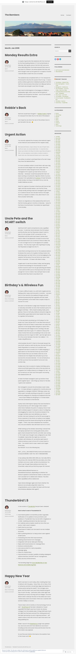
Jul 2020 (58, 247)
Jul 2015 (57, 315)
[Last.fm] (58, 59)
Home (62, 15)
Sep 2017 (58, 293)
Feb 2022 (58, 218)
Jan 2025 (58, 163)
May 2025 (58, 157)
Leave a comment (9, 71)
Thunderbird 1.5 (16, 500)
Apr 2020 (58, 252)
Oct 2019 (58, 260)
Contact (68, 15)
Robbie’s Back (15, 108)
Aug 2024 (58, 171)
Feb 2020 (58, 255)
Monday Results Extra (21, 55)
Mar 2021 (58, 235)
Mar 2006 (58, 377)
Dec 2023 (58, 183)
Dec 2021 (58, 221)
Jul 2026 (58, 136)
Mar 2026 (58, 141)
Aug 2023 (58, 189)
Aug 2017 (58, 294)
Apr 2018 (58, 282)
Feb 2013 (58, 321)
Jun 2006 (58, 372)
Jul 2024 (58, 172)
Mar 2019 (58, 269)
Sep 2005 (58, 387)
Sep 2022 (58, 207)
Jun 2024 (58, 174)
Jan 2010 (58, 335)
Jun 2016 (58, 313)
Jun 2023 (58, 193)
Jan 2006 (58, 380)
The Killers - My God (60, 101)
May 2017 (58, 299)
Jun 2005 (58, 391)
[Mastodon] (55, 59)
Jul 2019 (57, 265)
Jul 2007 (58, 354)
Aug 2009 (58, 341)
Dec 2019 (58, 258)
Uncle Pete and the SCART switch (19, 220)
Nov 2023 (58, 185)
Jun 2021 (58, 230)
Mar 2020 (58, 254)
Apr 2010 (58, 332)
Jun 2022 (58, 211)
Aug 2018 (58, 277)
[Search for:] (62, 51)
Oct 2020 (58, 243)
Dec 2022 (58, 202)
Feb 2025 (58, 161)
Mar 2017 (58, 302)
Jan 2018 (58, 286)
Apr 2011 (57, 326)
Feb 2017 (58, 304)
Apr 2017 (58, 301)
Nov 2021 (58, 222)
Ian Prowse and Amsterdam (62, 70)
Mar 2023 (58, 197)
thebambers (8, 65)
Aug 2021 (58, 227)
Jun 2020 (58, 249)
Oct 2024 (58, 168)
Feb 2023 (58, 199)
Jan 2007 (58, 362)
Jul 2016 (57, 311)
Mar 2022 (58, 216)
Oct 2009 (58, 340)
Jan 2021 (58, 238)
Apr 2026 (58, 139)
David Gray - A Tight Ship (61, 102)
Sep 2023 (58, 188)
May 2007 (58, 355)
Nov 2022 (58, 204)
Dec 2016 (58, 307)
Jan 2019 (58, 272)
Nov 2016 (58, 308)
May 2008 (58, 349)
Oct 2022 (58, 205)
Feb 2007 (58, 360)
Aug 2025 (58, 152)
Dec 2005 (58, 382)
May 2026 (58, 138)
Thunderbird (31, 506)
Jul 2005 (58, 390)
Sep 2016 (58, 310)
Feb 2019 (58, 271)
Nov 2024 (58, 166)
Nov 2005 (58, 383)
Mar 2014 (58, 319)
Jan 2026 (58, 144)
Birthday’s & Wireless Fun (24, 285)
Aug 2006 (58, 369)
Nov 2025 (58, 147)
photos (38, 178)
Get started (50, 1)
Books (57, 113)
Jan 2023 (58, 200)
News (6, 148)
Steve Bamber (59, 71)
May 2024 (58, 175)
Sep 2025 (58, 150)
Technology (11, 299)
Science (58, 122)
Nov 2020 (58, 241)
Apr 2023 (58, 196)
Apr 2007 (58, 357)
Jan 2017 (58, 305)
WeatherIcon (34, 624)
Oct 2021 (58, 224)
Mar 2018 (58, 283)
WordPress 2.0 (26, 607)
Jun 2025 (58, 155)
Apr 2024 (58, 177)
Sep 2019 (58, 261)
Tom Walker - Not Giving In (62, 96)
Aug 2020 (58, 246)
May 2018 (58, 280)
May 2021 (58, 232)
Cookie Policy (32, 651)
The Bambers (12, 14)
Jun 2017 (58, 297)
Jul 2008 (58, 347)
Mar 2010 (58, 333)
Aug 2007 (58, 352)
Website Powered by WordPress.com (22, 647)
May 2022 (58, 213)
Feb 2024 (58, 180)
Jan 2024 (58, 182)
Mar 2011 (58, 327)
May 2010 (58, 330)
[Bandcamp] (60, 59)
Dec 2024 (58, 164)
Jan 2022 (58, 219)
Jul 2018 (57, 279)
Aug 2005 (58, 388)
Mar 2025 (58, 160)
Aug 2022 (58, 208)
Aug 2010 (58, 329)
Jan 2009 (58, 344)
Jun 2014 (58, 318)
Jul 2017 (57, 296)
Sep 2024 (58, 169)
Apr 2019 (58, 268)
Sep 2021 (58, 225)
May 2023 (58, 194)
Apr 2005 (58, 394)
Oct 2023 (58, 186)
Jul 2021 (57, 229)
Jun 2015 (58, 316)
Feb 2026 (58, 143)
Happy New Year (17, 576)
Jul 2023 (58, 191)
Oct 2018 (58, 274)
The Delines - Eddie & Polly (62, 82)
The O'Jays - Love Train (61, 95)
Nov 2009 (58, 338)
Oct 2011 (57, 322)
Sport (6, 69)
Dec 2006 (58, 363)
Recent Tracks (61, 79)
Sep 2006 (58, 368)
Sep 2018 (58, 276)
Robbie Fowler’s (42, 114)
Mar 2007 (58, 358)
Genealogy (58, 115)
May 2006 (58, 374)
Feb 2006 (58, 379)
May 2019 (58, 266)
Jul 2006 (58, 371)
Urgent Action (15, 134)
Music (57, 118)
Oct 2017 (58, 291)
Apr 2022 (58, 215)
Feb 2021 (58, 236)
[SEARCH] (70, 51)
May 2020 (58, 250)
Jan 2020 (58, 257)
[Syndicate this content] (55, 79)
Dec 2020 (58, 240)
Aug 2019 (58, 263)
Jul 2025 (58, 154)
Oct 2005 (58, 385)
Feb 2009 (58, 343)
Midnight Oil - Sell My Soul (62, 87)
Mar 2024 (58, 179)
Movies (57, 116)
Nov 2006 (58, 365)
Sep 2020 (58, 244)
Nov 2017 (58, 290)
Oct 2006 (58, 366)
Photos (57, 121)
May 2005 (58, 393)
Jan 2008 (58, 351)
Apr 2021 (58, 233)
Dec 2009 (58, 337)
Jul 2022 (58, 210)
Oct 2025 (58, 149)
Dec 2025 (58, 146)
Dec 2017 (58, 288)
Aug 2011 (58, 324)
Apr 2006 (58, 376)
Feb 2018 (58, 285)
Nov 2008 (58, 346)
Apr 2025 (58, 158)
